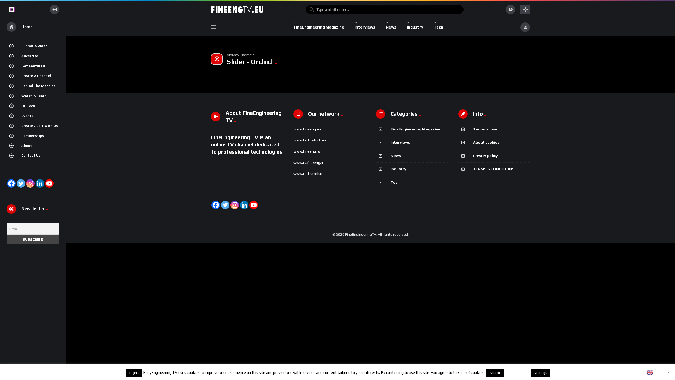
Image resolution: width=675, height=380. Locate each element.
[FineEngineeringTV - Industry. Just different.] (25, 9)
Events (27, 116)
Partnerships (32, 136)
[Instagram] (30, 183)
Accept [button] (495, 373)
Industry (398, 169)
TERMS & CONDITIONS (493, 169)
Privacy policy (485, 156)
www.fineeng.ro (306, 151)
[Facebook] (11, 183)
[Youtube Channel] (49, 183)
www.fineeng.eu (307, 129)
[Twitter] (21, 183)
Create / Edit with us (39, 126)
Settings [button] (540, 373)
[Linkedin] (244, 205)
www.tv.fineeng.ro (308, 162)
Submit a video (34, 46)
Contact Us (30, 156)
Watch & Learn (34, 96)
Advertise (29, 56)
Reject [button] (134, 373)
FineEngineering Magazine (415, 129)
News (395, 156)
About (26, 146)
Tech (395, 182)
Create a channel (36, 76)
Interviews (400, 142)
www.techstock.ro (308, 174)
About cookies (486, 142)
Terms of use (485, 129)
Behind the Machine (38, 86)
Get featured (33, 66)
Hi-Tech (28, 106)
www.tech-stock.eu (309, 140)
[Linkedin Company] (40, 183)
